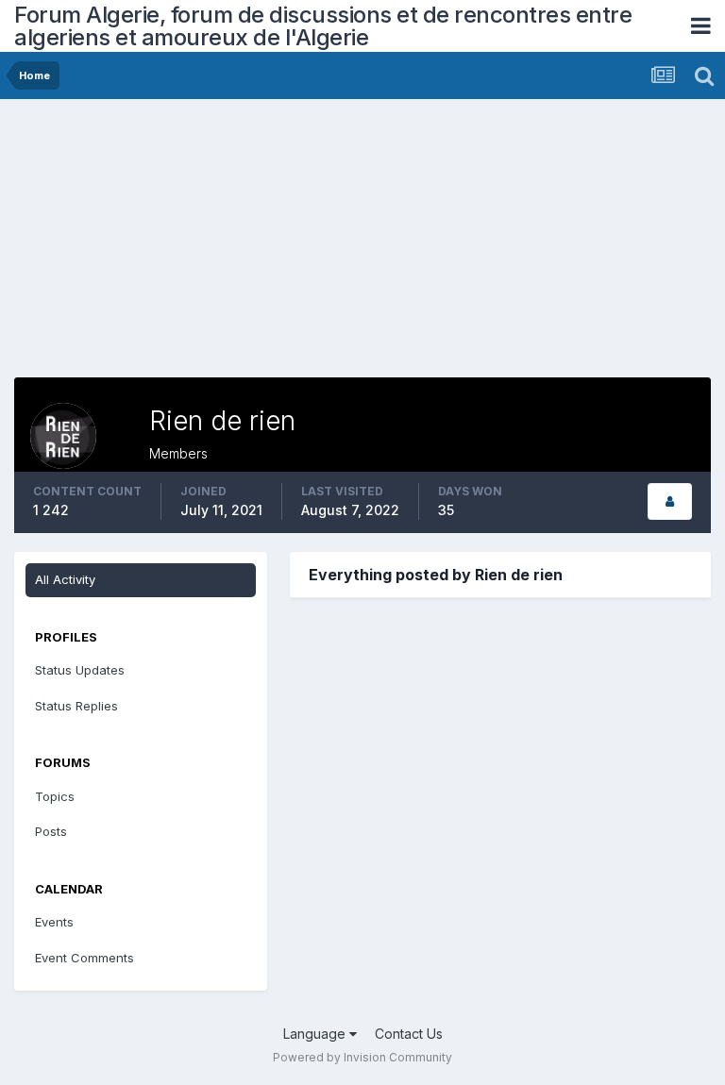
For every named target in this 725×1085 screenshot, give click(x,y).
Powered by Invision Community (362, 1057)
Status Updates (80, 669)
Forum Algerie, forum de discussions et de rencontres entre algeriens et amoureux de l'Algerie (323, 26)
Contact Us (409, 1034)
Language (316, 1034)
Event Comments (84, 957)
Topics (55, 796)
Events (54, 921)
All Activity (65, 579)
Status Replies (76, 705)
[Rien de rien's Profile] (670, 501)
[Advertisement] (235, 245)
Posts (51, 831)
